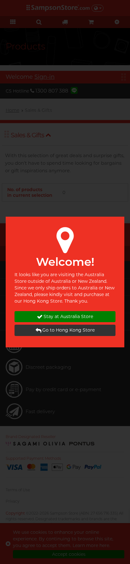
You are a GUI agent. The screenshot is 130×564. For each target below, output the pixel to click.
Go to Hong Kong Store (68, 330)
